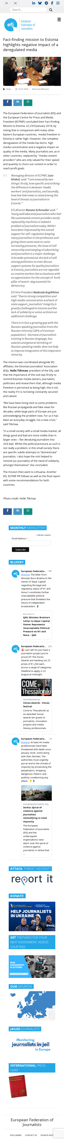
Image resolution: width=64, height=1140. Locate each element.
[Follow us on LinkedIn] (33, 3)
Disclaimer (15, 1135)
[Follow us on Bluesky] (40, 3)
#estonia (36, 89)
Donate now (47, 1135)
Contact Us (31, 1135)
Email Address (20, 538)
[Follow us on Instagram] (57, 3)
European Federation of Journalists (32, 1122)
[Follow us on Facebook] (52, 3)
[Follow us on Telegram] (46, 3)
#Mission (45, 89)
